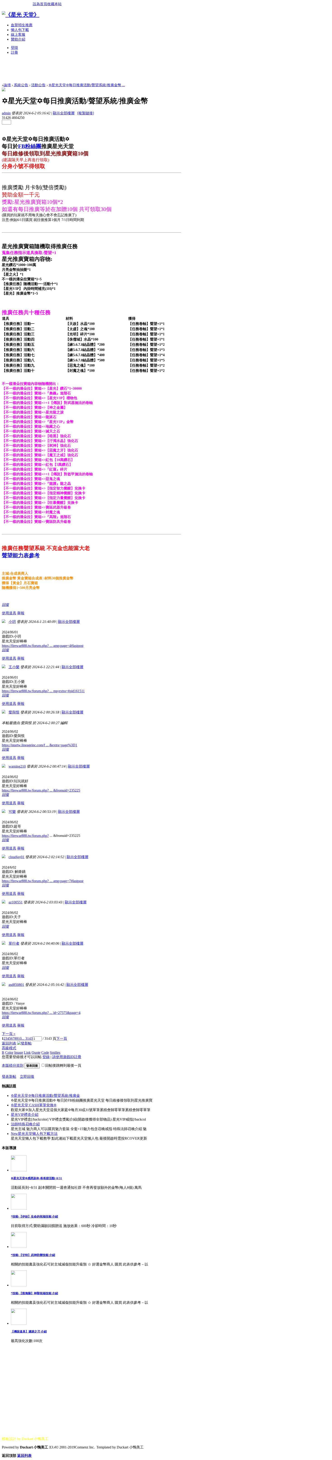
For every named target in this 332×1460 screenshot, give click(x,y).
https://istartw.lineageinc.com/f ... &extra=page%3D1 (39, 745)
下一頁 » (8, 1034)
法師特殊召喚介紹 (25, 1124)
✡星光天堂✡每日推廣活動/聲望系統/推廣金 (45, 1095)
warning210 (17, 766)
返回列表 (9, 1043)
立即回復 (27, 1076)
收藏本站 (54, 4)
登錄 (46, 1057)
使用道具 (9, 613)
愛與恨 (14, 712)
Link (27, 1052)
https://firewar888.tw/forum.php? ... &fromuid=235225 (41, 790)
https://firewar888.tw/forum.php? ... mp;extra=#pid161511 (43, 691)
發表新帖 (9, 1076)
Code (45, 1052)
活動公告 (38, 85)
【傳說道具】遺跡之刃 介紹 (29, 1331)
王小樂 (14, 667)
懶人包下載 (20, 30)
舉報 (20, 613)
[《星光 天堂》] (20, 15)
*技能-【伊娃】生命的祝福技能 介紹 (34, 1216)
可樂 (12, 812)
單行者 (14, 943)
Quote (36, 1052)
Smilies (55, 1052)
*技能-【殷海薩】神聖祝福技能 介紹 (34, 1293)
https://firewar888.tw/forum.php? (25, 836)
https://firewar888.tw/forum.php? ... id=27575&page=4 (41, 1013)
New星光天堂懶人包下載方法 (34, 1134)
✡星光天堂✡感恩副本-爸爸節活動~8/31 (36, 1178)
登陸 (14, 48)
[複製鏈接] (85, 113)
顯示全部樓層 (64, 113)
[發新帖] (24, 1043)
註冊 (14, 52)
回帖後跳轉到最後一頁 (63, 1065)
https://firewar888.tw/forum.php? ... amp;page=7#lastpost (42, 881)
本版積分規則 (12, 1065)
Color (9, 1052)
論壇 (7, 85)
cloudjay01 (16, 857)
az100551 (16, 902)
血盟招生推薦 (22, 25)
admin (6, 113)
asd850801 (16, 985)
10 (20, 1038)
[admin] (3, 90)
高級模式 (9, 1048)
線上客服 (18, 34)
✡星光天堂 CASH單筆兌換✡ (33, 1105)
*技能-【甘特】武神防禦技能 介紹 (33, 1255)
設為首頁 (40, 4)
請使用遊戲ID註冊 (66, 1057)
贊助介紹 (18, 39)
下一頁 (61, 1038)
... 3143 (27, 1038)
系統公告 (21, 85)
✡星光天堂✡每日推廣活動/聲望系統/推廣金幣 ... (87, 85)
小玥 (12, 622)
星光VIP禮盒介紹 (24, 1115)
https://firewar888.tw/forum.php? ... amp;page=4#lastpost (42, 646)
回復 (5, 605)
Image (18, 1052)
